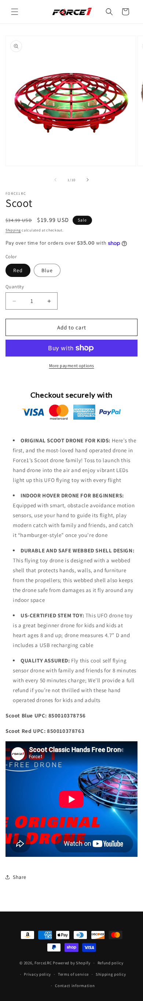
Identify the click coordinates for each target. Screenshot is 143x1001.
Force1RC (43, 962)
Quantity (15, 287)
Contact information (75, 985)
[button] (15, 12)
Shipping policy (111, 974)
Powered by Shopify (72, 962)
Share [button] (19, 877)
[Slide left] (55, 180)
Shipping (13, 230)
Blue (47, 270)
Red (18, 270)
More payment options (71, 365)
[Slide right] (88, 180)
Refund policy (111, 962)
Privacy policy (37, 974)
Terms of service (73, 974)
